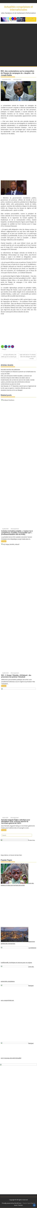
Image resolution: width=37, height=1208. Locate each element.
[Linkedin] (5, 346)
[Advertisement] (18, 47)
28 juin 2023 (5, 817)
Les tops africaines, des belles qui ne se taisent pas (8, 355)
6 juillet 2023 (5, 528)
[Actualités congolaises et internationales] (2, 25)
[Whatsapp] (2, 346)
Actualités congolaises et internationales (18, 8)
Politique (4, 349)
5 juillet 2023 (5, 673)
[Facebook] (12, 346)
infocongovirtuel (17, 79)
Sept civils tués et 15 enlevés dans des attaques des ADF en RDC (28, 356)
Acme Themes (18, 1205)
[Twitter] (9, 346)
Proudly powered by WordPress (11, 1203)
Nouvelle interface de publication (10, 369)
